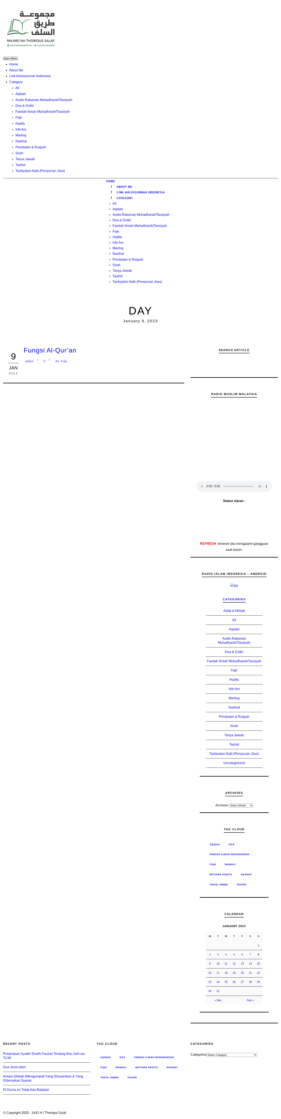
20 (242, 972)
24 (218, 981)
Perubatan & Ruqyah (30, 147)
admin (29, 361)
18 (226, 972)
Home (13, 64)
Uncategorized (234, 763)
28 (250, 981)
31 (218, 991)
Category (16, 82)
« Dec (218, 1000)
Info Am (20, 129)
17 (218, 972)
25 (226, 981)
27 (242, 981)
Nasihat (21, 141)
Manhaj (20, 135)
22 (258, 972)
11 (226, 963)
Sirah (19, 153)
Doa (232, 844)
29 (258, 981)
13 (242, 963)
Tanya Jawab (25, 159)
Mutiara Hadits (221, 874)
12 (234, 963)
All (17, 88)
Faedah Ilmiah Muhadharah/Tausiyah (42, 111)
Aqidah (20, 94)
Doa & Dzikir (24, 105)
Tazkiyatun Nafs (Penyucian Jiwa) (40, 171)
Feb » (250, 1000)
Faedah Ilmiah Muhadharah (230, 854)
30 (209, 991)
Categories (234, 599)
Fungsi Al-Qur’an (50, 350)
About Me (16, 70)
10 (218, 963)
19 (234, 972)
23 (209, 981)
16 (209, 972)
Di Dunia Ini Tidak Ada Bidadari (26, 1089)
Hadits (20, 123)
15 (258, 963)
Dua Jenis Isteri (14, 1067)
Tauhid (20, 165)
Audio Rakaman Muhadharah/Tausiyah (43, 100)
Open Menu (10, 58)
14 (250, 963)
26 (234, 981)
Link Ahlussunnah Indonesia (30, 76)
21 (250, 972)
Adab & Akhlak (234, 610)
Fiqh (18, 117)
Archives (221, 805)
